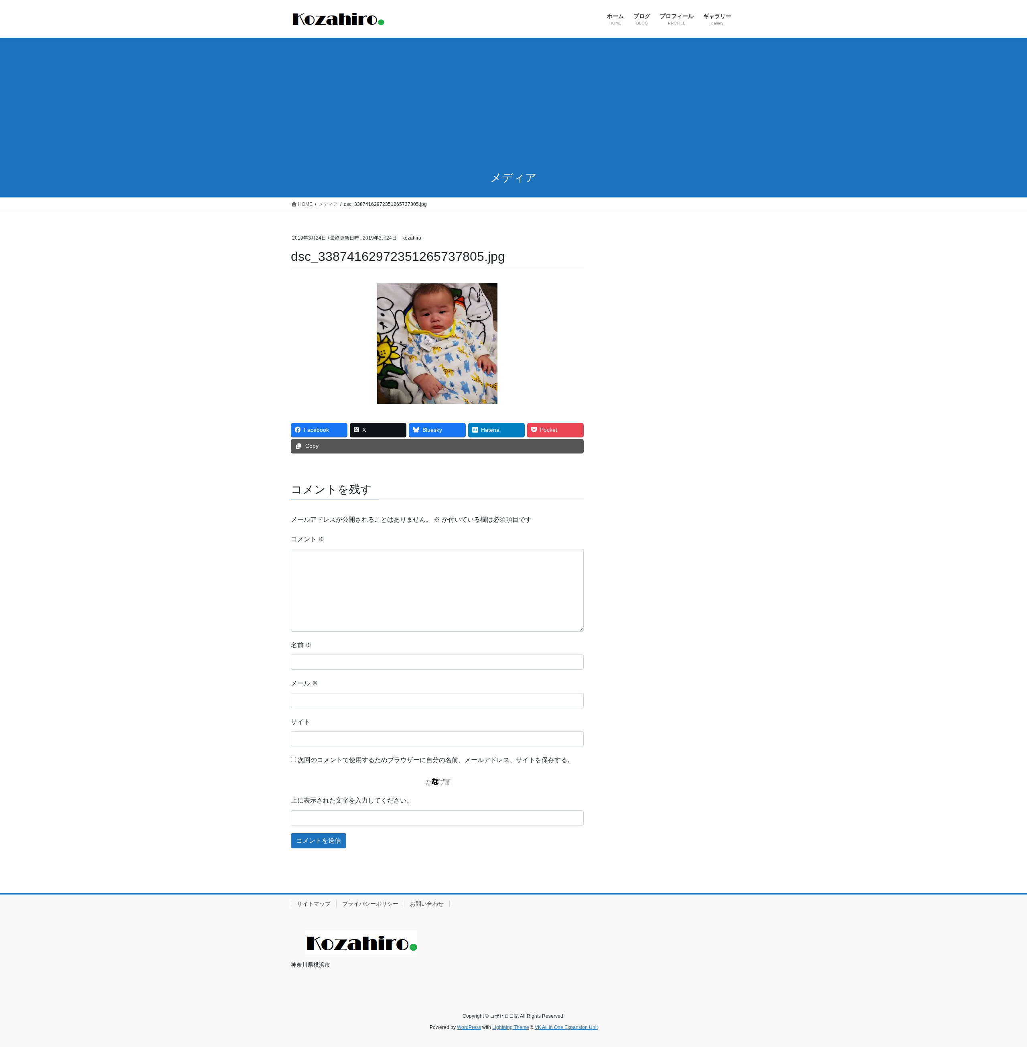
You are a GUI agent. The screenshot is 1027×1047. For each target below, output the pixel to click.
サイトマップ (314, 904)
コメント (308, 539)
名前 (301, 645)
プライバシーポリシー (370, 904)
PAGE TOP (997, 1009)
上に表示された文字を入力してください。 (352, 800)
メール (304, 683)
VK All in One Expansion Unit (566, 1027)
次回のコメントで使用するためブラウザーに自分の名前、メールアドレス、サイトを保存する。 (436, 759)
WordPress (469, 1027)
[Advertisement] (513, 98)
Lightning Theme (510, 1027)
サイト (300, 721)
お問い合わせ (427, 904)
